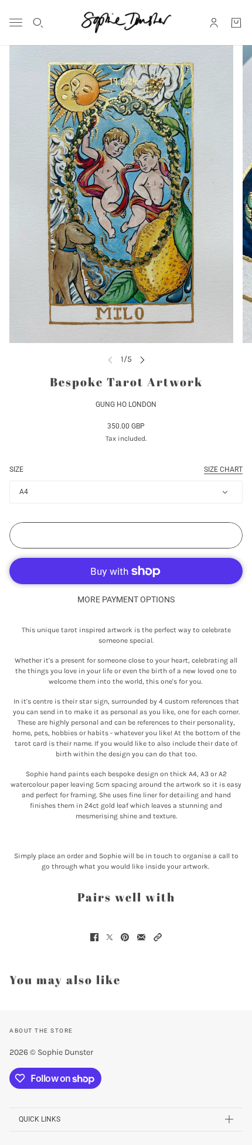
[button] (157, 937)
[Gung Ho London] (126, 22)
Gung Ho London (126, 404)
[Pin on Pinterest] (124, 937)
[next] (142, 359)
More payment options (126, 599)
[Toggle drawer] (15, 22)
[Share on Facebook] (94, 937)
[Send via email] (141, 937)
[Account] (213, 22)
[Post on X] (109, 937)
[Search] (38, 22)
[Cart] (236, 22)
